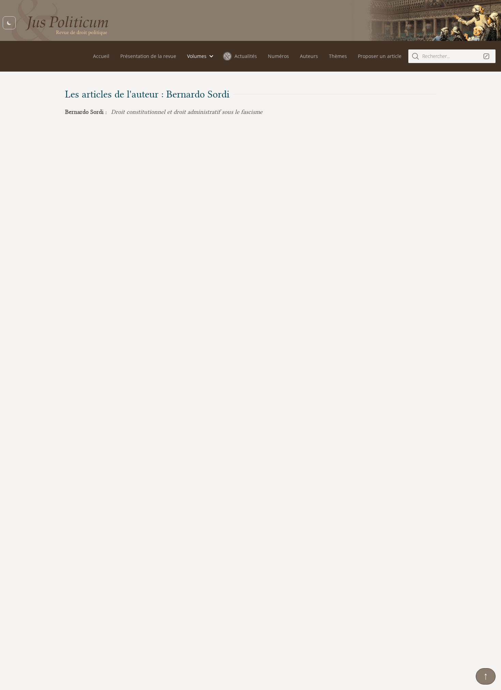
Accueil (101, 56)
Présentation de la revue (148, 56)
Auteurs (309, 56)
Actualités (245, 56)
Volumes (197, 56)
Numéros (278, 56)
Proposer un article (379, 56)
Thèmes (338, 56)
